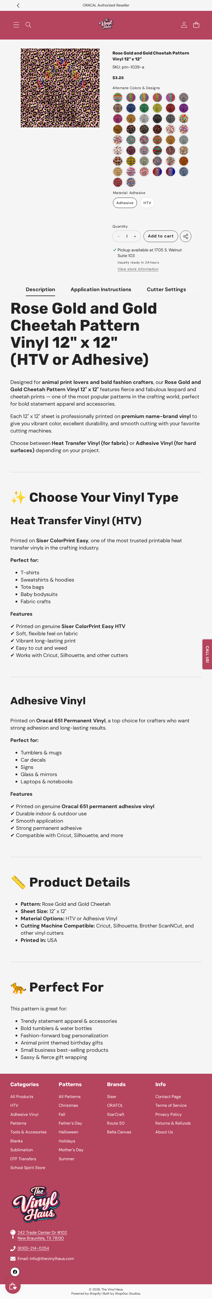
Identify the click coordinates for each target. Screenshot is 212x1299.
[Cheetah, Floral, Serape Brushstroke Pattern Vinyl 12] (157, 150)
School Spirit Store (27, 1167)
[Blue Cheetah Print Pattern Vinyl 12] (130, 108)
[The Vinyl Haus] (106, 25)
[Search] (28, 25)
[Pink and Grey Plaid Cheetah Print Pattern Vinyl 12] (183, 97)
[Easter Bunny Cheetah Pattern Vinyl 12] (144, 171)
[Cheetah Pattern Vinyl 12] (117, 171)
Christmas (68, 1105)
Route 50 (116, 1123)
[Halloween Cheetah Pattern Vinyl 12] (117, 129)
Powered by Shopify (86, 1294)
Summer (66, 1159)
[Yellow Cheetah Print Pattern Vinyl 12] (157, 108)
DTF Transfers (23, 1159)
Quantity (120, 226)
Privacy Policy (168, 1114)
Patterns (18, 1123)
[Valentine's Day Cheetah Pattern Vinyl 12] (130, 150)
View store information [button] (138, 269)
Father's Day (70, 1123)
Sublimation (21, 1150)
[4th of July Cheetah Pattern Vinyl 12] (157, 171)
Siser (111, 1096)
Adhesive (125, 202)
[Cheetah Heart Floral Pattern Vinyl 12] (183, 150)
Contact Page (168, 1096)
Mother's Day (71, 1150)
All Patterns (70, 1096)
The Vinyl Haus (112, 1289)
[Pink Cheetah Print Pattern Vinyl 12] (117, 118)
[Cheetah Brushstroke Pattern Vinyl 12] (130, 171)
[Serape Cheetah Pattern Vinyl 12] (117, 97)
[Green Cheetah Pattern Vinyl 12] (144, 161)
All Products (21, 1096)
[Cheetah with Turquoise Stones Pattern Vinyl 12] (130, 139)
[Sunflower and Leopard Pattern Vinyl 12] (130, 161)
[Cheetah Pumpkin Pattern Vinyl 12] (170, 139)
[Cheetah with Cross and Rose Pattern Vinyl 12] (144, 139)
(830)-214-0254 (33, 1248)
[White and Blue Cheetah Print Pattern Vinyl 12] (183, 139)
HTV (147, 202)
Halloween (68, 1132)
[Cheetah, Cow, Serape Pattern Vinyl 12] (170, 150)
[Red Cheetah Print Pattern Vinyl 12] (170, 108)
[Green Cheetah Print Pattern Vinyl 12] (144, 108)
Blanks (16, 1141)
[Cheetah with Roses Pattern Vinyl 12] (117, 161)
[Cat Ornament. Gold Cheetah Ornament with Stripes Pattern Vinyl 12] (117, 150)
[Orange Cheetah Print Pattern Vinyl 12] (130, 118)
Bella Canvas (119, 1132)
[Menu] (16, 25)
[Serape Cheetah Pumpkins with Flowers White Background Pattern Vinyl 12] (117, 139)
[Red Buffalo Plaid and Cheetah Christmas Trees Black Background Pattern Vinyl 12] (157, 129)
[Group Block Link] (106, 1179)
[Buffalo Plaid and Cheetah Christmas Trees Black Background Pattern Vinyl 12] (130, 129)
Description (40, 289)
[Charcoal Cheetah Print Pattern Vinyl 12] (170, 118)
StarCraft (115, 1114)
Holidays (67, 1141)
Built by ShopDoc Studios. (122, 1294)
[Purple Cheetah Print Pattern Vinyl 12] (183, 108)
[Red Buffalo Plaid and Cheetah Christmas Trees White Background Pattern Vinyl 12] (170, 129)
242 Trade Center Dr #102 (42, 1232)
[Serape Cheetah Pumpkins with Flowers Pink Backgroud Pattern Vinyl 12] (183, 129)
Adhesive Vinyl (24, 1114)
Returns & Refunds (173, 1123)
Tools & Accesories (28, 1132)
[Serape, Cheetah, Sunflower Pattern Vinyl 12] (157, 139)
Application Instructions (101, 289)
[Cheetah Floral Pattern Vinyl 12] (183, 118)
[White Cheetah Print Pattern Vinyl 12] (144, 118)
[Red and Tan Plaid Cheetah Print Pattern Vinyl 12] (117, 108)
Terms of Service (171, 1105)
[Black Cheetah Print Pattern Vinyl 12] (157, 118)
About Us (164, 1132)
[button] (18, 5)
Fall (62, 1114)
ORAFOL (115, 1105)
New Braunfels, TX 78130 (41, 1238)
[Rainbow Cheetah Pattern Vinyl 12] (157, 161)
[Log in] (184, 25)
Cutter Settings (166, 289)
